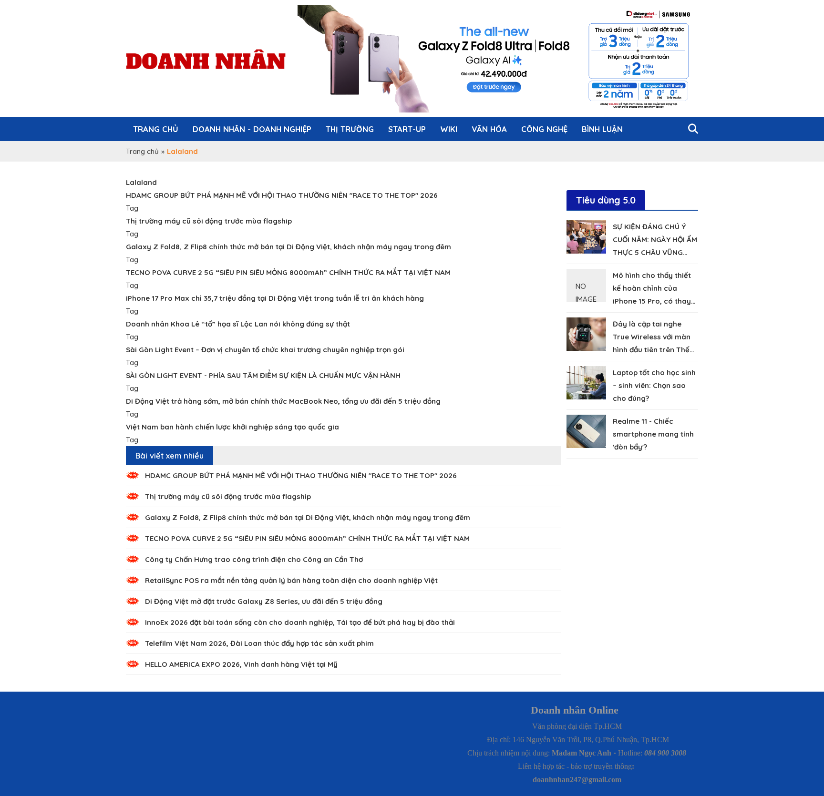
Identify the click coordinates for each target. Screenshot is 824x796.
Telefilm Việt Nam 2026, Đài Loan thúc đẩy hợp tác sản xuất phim (259, 643)
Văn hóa (489, 129)
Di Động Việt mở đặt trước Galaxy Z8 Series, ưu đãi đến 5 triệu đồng (263, 601)
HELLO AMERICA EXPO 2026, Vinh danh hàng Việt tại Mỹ (241, 664)
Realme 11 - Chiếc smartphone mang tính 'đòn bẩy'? (653, 434)
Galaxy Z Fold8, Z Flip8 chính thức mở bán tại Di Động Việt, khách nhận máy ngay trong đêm (307, 517)
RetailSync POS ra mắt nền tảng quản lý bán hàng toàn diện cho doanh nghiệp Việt (291, 580)
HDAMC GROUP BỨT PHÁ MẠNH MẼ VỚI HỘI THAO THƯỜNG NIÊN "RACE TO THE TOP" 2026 (301, 475)
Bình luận (602, 129)
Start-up (407, 129)
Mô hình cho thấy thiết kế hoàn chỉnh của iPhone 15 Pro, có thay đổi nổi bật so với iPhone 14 (655, 301)
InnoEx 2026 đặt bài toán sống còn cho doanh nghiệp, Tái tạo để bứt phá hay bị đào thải (300, 622)
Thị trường (350, 129)
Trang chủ (155, 129)
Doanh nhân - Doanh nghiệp (252, 129)
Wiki (448, 129)
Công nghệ (544, 129)
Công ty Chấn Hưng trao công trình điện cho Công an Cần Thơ (254, 559)
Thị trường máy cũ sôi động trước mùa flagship (228, 496)
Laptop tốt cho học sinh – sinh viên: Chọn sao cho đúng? (654, 385)
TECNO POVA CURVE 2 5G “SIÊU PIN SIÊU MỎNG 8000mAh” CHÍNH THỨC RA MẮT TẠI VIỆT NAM (307, 538)
